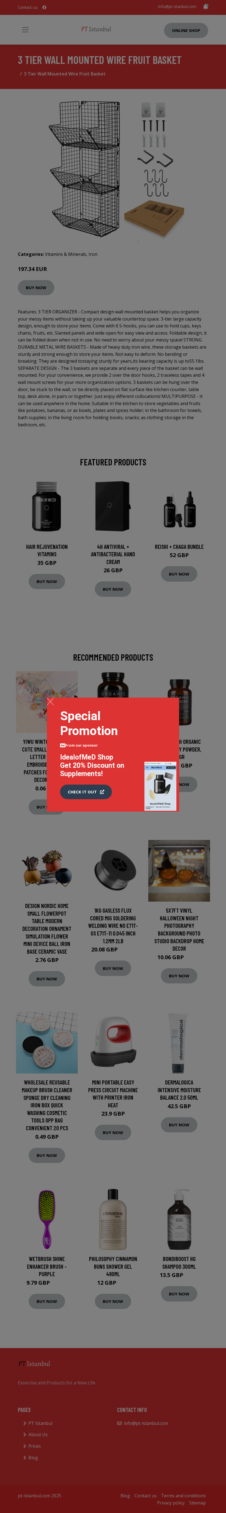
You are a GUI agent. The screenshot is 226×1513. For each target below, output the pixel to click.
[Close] (50, 701)
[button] (86, 792)
